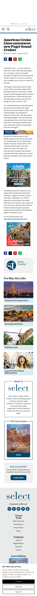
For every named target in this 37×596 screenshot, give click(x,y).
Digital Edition (18, 543)
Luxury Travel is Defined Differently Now (14, 371)
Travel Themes (18, 528)
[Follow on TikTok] (28, 509)
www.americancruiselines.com (15, 219)
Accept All (19, 581)
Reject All (18, 592)
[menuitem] (3, 29)
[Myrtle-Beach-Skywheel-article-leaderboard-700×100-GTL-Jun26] (18, 134)
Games (18, 531)
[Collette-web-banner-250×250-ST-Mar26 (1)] (18, 188)
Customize (18, 587)
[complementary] (18, 579)
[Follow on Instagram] (18, 509)
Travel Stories (18, 524)
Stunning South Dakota (14, 324)
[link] (5, 59)
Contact (18, 550)
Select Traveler (11, 53)
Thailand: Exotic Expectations (16, 300)
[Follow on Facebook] (14, 509)
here (18, 413)
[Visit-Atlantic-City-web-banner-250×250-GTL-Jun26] (18, 247)
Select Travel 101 (18, 521)
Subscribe (18, 547)
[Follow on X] (9, 509)
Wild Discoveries (11, 347)
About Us (18, 540)
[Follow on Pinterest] (23, 509)
